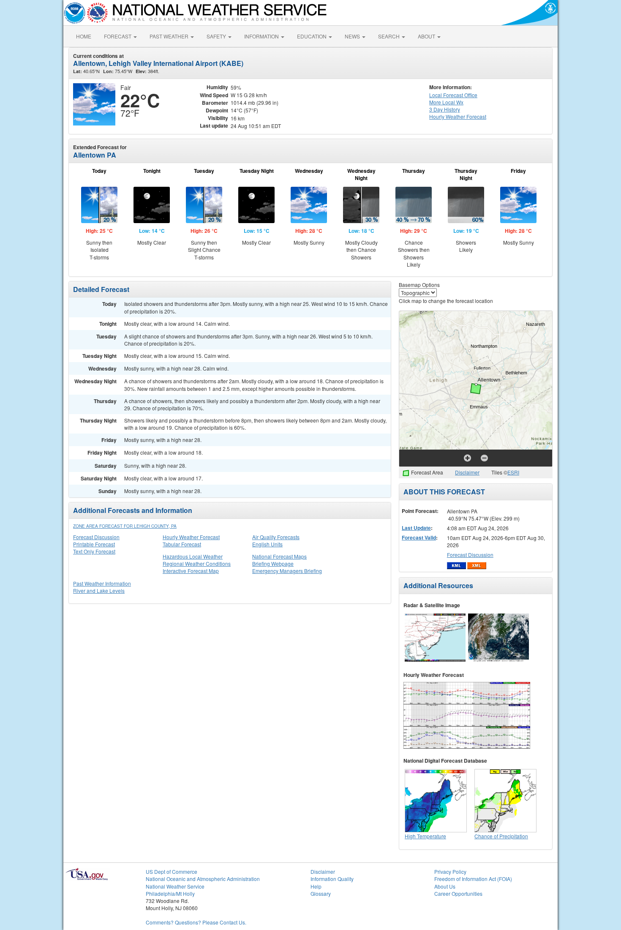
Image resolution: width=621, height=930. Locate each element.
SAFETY (217, 36)
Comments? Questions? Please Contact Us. (196, 922)
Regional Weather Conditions (197, 563)
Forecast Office (453, 94)
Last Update (416, 528)
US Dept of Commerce (171, 871)
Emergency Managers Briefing (287, 570)
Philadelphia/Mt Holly (170, 893)
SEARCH (389, 36)
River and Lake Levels (99, 590)
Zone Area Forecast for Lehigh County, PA (125, 526)
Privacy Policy (450, 871)
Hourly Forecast (457, 116)
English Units (267, 544)
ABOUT (427, 36)
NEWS (353, 36)
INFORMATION (262, 36)
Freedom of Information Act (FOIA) (473, 878)
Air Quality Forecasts (276, 536)
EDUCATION (312, 36)
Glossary (320, 893)
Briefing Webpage (273, 563)
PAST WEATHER (170, 36)
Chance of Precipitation (501, 836)
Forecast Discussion (96, 536)
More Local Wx (446, 102)
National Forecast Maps (279, 556)
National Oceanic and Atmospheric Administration (203, 878)
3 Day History (444, 109)
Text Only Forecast (94, 551)
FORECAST (118, 36)
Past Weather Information (102, 583)
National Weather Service (175, 886)
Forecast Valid (419, 537)
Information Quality (332, 878)
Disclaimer (467, 472)
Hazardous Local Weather (193, 556)
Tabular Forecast (182, 544)
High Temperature (425, 836)
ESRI (513, 472)
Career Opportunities (458, 893)
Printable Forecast (94, 544)
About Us (444, 886)
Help (315, 886)
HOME (83, 36)
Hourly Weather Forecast (191, 536)
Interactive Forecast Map (191, 570)
